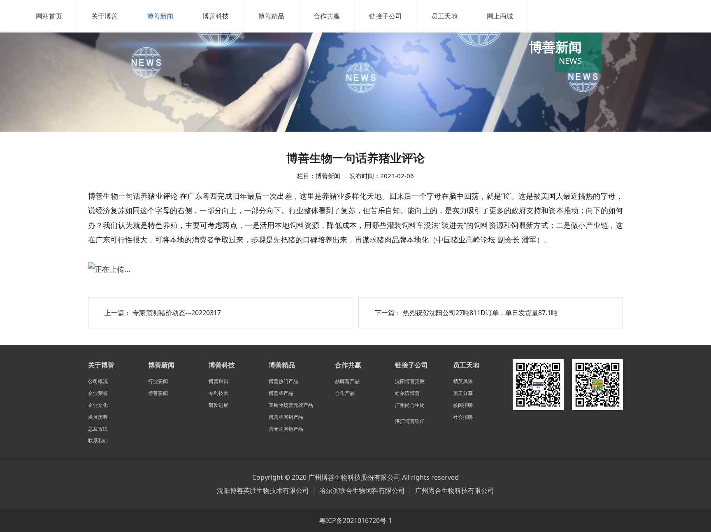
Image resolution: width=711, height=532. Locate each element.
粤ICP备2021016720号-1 (355, 520)
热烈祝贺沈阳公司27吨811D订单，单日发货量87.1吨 (480, 312)
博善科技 (215, 16)
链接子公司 (385, 16)
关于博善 (104, 16)
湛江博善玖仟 (410, 421)
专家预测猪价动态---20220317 (176, 312)
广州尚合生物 (410, 405)
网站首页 (49, 16)
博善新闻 (160, 16)
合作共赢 (327, 16)
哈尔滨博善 (407, 393)
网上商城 (500, 16)
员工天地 (444, 16)
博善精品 (271, 16)
